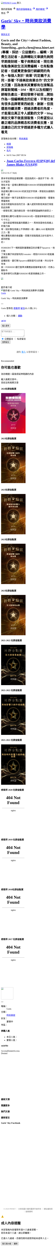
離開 (15, 1244)
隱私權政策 (48, 1209)
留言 (23, 308)
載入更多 (5, 326)
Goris (3, 293)
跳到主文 (5, 34)
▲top (3, 320)
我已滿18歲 (6, 1244)
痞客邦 (16, 308)
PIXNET (13, 1209)
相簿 (9, 144)
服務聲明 (29, 1212)
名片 (9, 150)
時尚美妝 (23, 139)
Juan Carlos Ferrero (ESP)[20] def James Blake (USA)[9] (31, 162)
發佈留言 (5, 342)
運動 (20, 316)
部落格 (10, 147)
